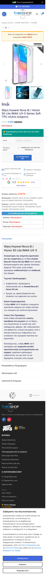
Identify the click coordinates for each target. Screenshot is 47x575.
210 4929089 (24, 6)
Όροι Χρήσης (6, 493)
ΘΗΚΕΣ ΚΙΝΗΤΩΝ (22, 23)
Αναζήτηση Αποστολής (10, 459)
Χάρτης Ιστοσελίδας (9, 467)
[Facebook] (4, 419)
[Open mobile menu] (4, 14)
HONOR (15, 198)
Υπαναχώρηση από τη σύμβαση (14, 452)
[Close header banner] (42, 2)
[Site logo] (22, 14)
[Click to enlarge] (6, 80)
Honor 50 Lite (24, 198)
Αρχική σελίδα (7, 23)
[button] (4, 64)
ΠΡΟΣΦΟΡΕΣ (28, 200)
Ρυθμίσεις (22, 564)
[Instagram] (9, 419)
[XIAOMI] (34, 395)
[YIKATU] (13, 395)
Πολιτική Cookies (12, 548)
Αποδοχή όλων (22, 558)
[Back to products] (5, 27)
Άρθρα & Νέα (7, 484)
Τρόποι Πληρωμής (8, 444)
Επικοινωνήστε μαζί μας (11, 463)
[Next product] (8, 27)
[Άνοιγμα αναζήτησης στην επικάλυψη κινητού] (37, 14)
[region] (22, 541)
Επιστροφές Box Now (10, 455)
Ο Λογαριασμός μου (9, 477)
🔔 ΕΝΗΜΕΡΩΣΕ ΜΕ (22, 157)
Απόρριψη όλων (23, 570)
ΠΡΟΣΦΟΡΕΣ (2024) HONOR (13, 207)
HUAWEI (34, 23)
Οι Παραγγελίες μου (9, 480)
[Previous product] (3, 27)
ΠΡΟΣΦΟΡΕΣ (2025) (17, 209)
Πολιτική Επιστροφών (10, 448)
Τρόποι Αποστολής (9, 440)
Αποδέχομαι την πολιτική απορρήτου (30, 148)
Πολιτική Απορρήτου (29, 545)
